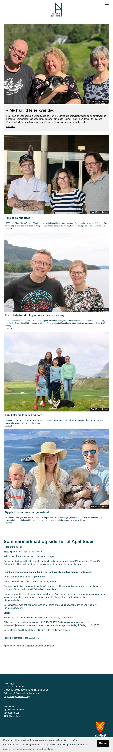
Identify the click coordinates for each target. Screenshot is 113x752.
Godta (103, 743)
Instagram (34, 693)
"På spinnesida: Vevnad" (86, 561)
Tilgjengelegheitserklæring (17, 696)
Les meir (10, 126)
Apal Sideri (38, 577)
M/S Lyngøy (48, 586)
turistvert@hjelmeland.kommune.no (21, 625)
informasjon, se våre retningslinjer (36, 749)
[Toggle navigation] (107, 3)
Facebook (20, 693)
